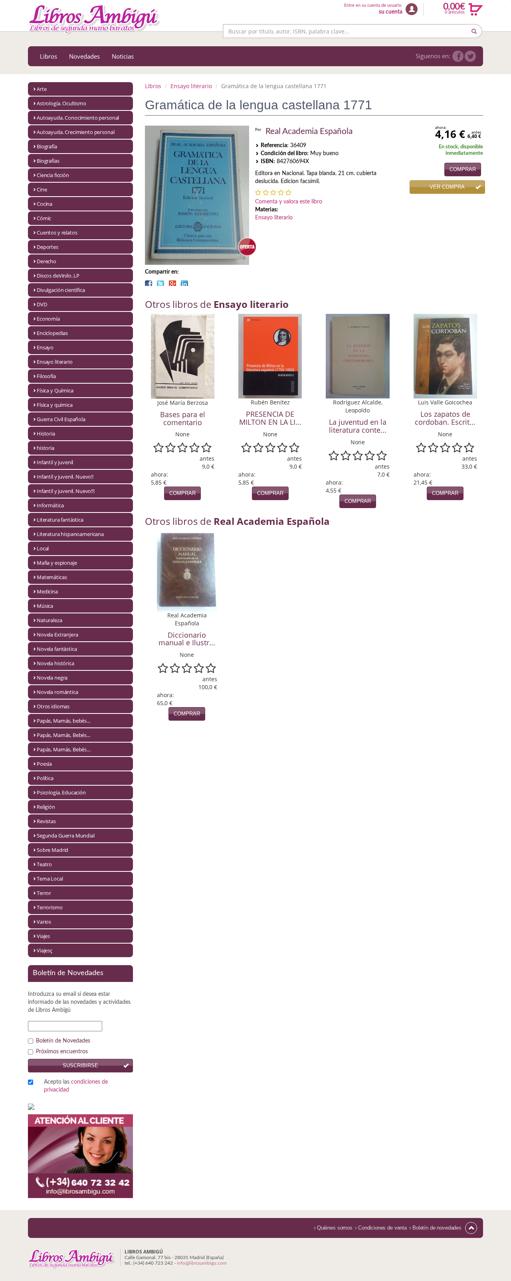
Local (43, 548)
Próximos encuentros (62, 1051)
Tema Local (50, 878)
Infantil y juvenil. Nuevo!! (65, 476)
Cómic (44, 218)
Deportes (47, 246)
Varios (44, 921)
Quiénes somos (335, 1228)
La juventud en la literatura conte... (357, 426)
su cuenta (390, 12)
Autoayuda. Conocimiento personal (78, 117)
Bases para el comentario (182, 418)
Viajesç (44, 950)
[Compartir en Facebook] (148, 283)
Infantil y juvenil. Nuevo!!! (66, 491)
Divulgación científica (61, 290)
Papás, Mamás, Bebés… (64, 749)
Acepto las (76, 1086)
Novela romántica (57, 692)
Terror (44, 893)
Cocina (44, 203)
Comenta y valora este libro (288, 202)
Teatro (44, 864)
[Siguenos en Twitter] (470, 56)
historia (45, 447)
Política (45, 778)
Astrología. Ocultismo (61, 103)
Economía (48, 318)
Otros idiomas (53, 706)
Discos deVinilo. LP (58, 275)
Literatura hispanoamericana (70, 534)
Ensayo (45, 347)
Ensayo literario (55, 361)
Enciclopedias (52, 333)
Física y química (55, 404)
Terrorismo (50, 907)
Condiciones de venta (382, 1228)
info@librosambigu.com (202, 1263)
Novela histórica (55, 663)
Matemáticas (52, 577)
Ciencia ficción (53, 175)
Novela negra (52, 677)
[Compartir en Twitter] (160, 283)
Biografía (47, 146)
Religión (46, 806)
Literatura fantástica (60, 519)
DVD (42, 304)
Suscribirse (80, 1065)
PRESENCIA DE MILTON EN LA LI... (270, 418)
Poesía (44, 763)
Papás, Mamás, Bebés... (63, 735)
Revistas (46, 821)
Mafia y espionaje (57, 562)
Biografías (48, 160)
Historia (46, 433)
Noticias (123, 56)
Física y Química (55, 390)
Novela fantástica (57, 648)
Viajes (43, 936)
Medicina (47, 591)
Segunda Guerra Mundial (66, 835)
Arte (41, 89)
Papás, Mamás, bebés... (63, 720)
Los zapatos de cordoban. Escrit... (445, 418)
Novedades (84, 56)
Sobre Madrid (52, 849)
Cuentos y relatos (57, 232)
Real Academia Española (309, 131)
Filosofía (46, 376)
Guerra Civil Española (61, 419)
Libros (48, 56)
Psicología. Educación (61, 792)
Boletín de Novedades (63, 1041)
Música (45, 605)
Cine (42, 189)
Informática (50, 505)
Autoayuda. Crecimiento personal (75, 132)
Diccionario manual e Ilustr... (186, 639)
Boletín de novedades (436, 1228)
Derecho (46, 261)
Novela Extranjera (57, 634)
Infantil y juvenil (55, 462)
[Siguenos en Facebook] (457, 56)
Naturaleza (49, 620)
